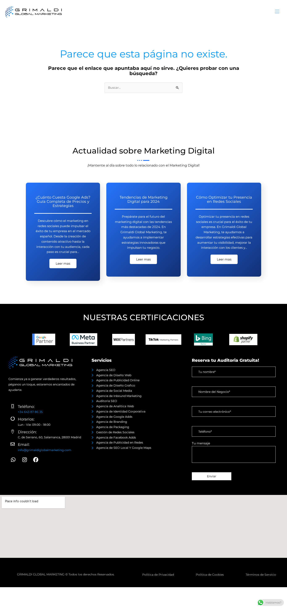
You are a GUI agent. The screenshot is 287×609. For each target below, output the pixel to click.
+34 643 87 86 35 (30, 412)
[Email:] (13, 444)
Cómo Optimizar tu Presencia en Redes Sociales (224, 199)
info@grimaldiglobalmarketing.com (44, 450)
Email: (24, 444)
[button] (277, 12)
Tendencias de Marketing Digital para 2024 (143, 199)
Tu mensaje (201, 443)
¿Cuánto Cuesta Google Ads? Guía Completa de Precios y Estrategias (63, 201)
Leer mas (63, 263)
